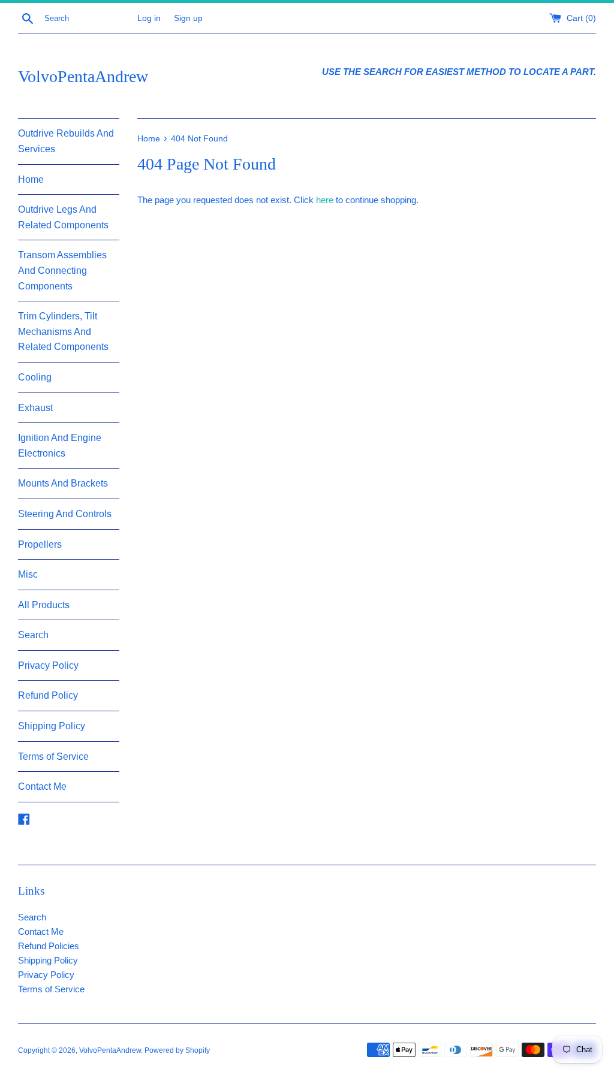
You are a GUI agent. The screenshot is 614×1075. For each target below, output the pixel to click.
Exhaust (35, 408)
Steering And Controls (65, 514)
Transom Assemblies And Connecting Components (62, 270)
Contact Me (42, 786)
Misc (28, 574)
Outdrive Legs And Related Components (63, 217)
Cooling (35, 377)
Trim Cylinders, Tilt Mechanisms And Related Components (63, 331)
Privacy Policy (48, 665)
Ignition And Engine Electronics (59, 445)
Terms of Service (53, 756)
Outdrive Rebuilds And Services (66, 141)
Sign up (188, 18)
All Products (44, 605)
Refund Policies (48, 946)
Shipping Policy (51, 726)
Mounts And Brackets (63, 483)
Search (33, 635)
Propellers (40, 544)
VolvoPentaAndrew (83, 76)
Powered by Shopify (177, 1050)
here (324, 200)
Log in (149, 18)
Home (31, 179)
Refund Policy (48, 695)
